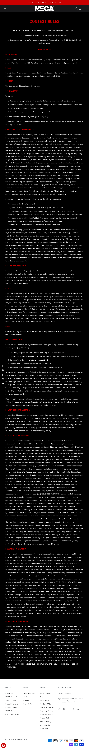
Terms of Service (47, 714)
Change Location (12, 714)
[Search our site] (76, 8)
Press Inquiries (29, 693)
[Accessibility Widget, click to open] (3, 745)
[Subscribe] (82, 693)
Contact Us (27, 704)
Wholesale (27, 697)
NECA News (10, 711)
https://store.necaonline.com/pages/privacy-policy (29, 431)
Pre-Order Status (47, 707)
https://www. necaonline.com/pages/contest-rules (29, 466)
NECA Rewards (11, 697)
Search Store (10, 700)
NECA (13, 739)
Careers (26, 700)
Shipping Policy (46, 711)
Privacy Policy (45, 718)
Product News (11, 707)
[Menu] (5, 8)
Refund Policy (45, 721)
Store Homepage (12, 704)
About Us (9, 693)
